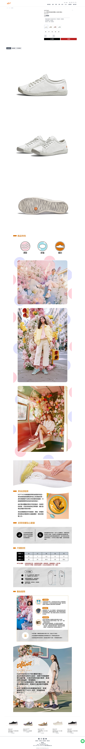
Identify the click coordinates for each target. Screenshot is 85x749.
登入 (64, 2)
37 (48, 31)
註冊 (66, 2)
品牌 (53, 4)
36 (45, 31)
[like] (72, 10)
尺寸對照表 (19, 48)
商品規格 (13, 48)
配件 (62, 4)
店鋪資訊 (70, 4)
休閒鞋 (12, 7)
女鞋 (59, 4)
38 (52, 31)
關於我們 (74, 4)
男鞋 (56, 4)
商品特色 (8, 48)
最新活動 (48, 4)
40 (58, 31)
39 (55, 31)
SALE (66, 4)
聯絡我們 (42, 742)
